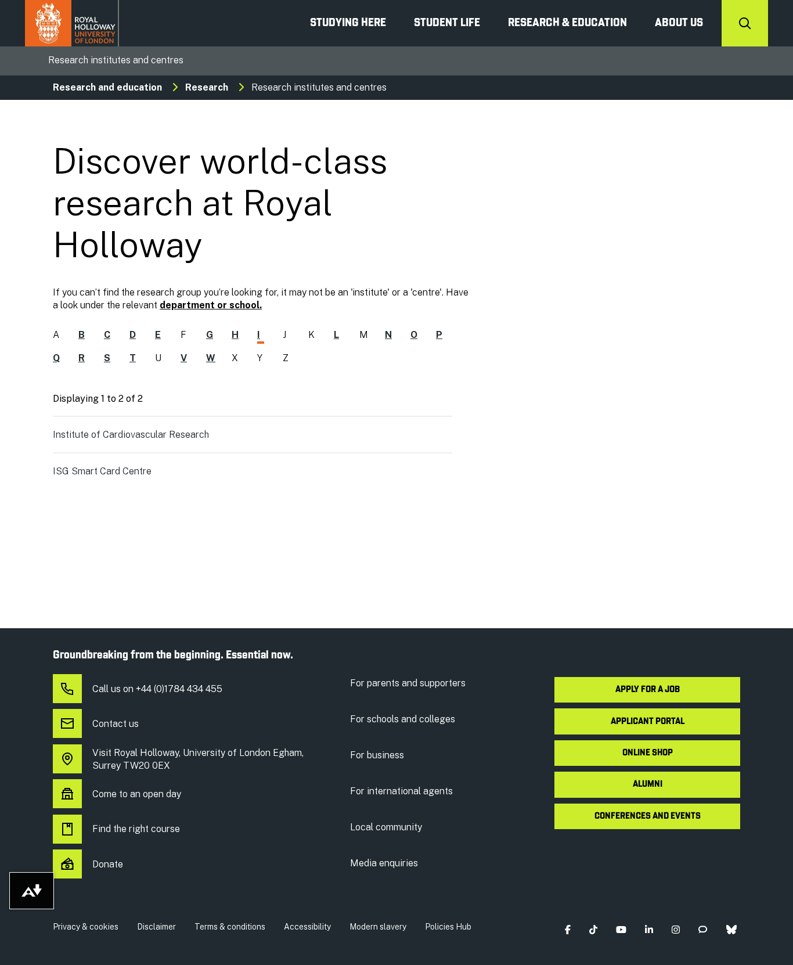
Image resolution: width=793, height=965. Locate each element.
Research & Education (567, 23)
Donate (107, 864)
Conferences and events (647, 816)
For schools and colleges (402, 719)
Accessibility (307, 926)
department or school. (211, 305)
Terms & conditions (229, 926)
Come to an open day (136, 794)
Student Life (447, 23)
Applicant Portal (647, 721)
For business (377, 755)
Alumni (647, 784)
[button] (567, 929)
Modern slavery (377, 926)
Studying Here (348, 23)
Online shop (647, 753)
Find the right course (136, 828)
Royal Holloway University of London (72, 23)
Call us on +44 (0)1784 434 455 (157, 688)
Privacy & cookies (85, 926)
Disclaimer (156, 926)
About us (679, 23)
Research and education (107, 87)
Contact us (115, 723)
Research (206, 87)
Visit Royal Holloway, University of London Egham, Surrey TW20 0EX (198, 759)
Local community (386, 827)
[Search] (745, 23)
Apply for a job (647, 689)
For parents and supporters (408, 683)
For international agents (401, 791)
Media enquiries (384, 863)
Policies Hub (448, 926)
